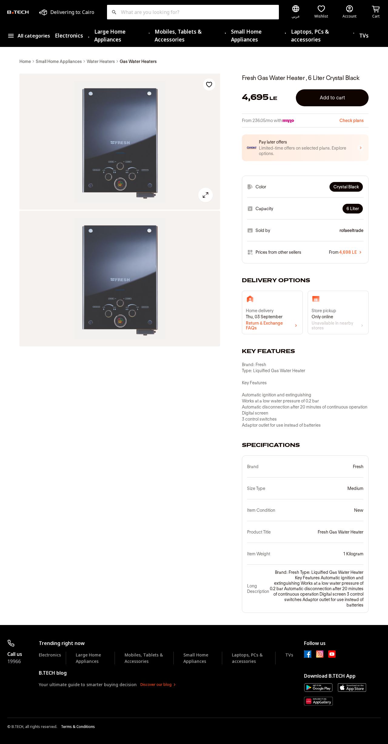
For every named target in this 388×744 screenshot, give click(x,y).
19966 (14, 661)
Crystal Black (346, 186)
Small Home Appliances (246, 35)
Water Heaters (101, 61)
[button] (305, 147)
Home (25, 61)
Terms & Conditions (78, 726)
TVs (364, 35)
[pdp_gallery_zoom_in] (119, 142)
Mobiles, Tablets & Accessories (178, 35)
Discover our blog (156, 684)
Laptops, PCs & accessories (310, 35)
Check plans (352, 120)
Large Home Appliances (109, 35)
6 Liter (352, 208)
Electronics (69, 35)
